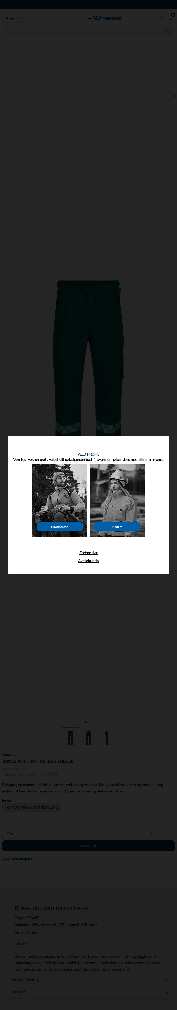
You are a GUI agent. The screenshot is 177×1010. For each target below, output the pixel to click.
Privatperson (60, 527)
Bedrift (117, 527)
